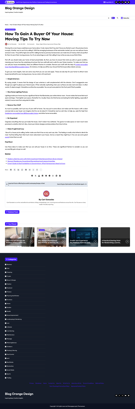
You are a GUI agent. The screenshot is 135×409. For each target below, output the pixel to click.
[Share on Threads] (37, 169)
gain (42, 44)
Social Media (10, 370)
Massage (9, 339)
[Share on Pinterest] (25, 169)
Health (9, 311)
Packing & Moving (12, 350)
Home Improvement (10, 29)
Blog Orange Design (19, 8)
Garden (9, 307)
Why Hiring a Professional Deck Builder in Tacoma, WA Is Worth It (48, 243)
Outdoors (9, 346)
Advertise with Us (76, 383)
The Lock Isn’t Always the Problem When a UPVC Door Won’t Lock (16, 243)
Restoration (10, 366)
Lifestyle (9, 327)
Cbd (8, 268)
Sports (9, 374)
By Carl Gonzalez (12, 44)
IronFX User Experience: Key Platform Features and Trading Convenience (80, 243)
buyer (38, 44)
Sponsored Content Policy (78, 386)
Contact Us (51, 383)
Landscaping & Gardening (14, 319)
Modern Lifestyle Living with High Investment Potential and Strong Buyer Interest (35, 159)
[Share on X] (14, 169)
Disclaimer (38, 383)
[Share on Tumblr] (33, 169)
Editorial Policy (99, 383)
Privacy (32, 383)
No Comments (30, 44)
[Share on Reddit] (29, 169)
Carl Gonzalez (48, 199)
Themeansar (81, 406)
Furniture (9, 299)
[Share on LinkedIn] (18, 169)
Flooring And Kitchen (13, 295)
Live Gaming (10, 331)
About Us (58, 383)
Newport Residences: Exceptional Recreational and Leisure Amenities (31, 161)
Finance (73, 230)
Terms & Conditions (88, 383)
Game (8, 303)
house (56, 44)
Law (8, 323)
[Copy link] (40, 169)
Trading (9, 378)
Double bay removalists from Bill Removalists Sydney (21, 113)
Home (45, 383)
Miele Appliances (12, 342)
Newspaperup (72, 406)
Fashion (9, 284)
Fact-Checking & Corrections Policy (59, 386)
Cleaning (9, 272)
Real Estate (10, 362)
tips (59, 44)
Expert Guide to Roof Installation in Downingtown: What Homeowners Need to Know (36, 163)
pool (8, 358)
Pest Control (10, 354)
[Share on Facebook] (10, 169)
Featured (42, 230)
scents (7, 137)
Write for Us (66, 383)
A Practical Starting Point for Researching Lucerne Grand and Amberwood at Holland (111, 244)
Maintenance (10, 335)
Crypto (9, 276)
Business (9, 264)
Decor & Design (11, 280)
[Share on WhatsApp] (22, 169)
